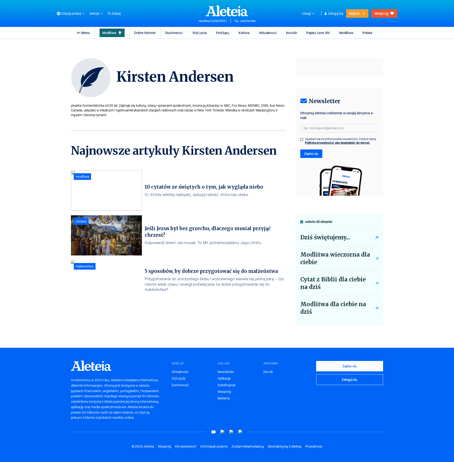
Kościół (291, 32)
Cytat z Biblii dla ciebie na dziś (333, 283)
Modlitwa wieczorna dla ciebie (335, 258)
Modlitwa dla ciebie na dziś (333, 308)
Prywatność (314, 446)
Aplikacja (224, 378)
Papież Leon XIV (318, 32)
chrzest (81, 221)
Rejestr (354, 13)
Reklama (224, 398)
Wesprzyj (381, 13)
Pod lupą (222, 32)
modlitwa (82, 176)
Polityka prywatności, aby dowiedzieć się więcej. (337, 143)
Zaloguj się (335, 13)
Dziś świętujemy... (325, 237)
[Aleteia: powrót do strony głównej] (227, 11)
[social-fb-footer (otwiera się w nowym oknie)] (222, 431)
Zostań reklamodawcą (247, 446)
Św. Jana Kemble (245, 21)
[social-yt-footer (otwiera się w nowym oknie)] (213, 431)
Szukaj (116, 13)
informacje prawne (214, 446)
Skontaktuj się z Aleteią (284, 446)
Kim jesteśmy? (185, 446)
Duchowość (174, 32)
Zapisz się (311, 153)
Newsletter (226, 372)
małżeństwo (85, 266)
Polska (367, 32)
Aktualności (268, 32)
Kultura (244, 32)
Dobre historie (145, 32)
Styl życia (199, 32)
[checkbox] (301, 139)
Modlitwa (109, 32)
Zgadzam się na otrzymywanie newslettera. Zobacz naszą (340, 141)
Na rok (268, 372)
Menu (85, 32)
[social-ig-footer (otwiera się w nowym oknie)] (240, 431)
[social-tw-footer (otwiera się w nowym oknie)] (231, 431)
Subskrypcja (226, 385)
